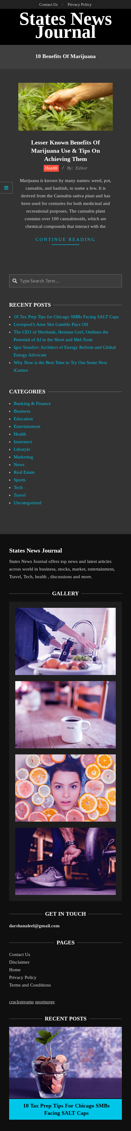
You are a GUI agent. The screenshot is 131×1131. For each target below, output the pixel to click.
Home (15, 969)
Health (51, 168)
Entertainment (27, 426)
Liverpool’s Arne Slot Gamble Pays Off (51, 324)
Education (23, 418)
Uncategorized (27, 502)
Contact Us (19, 954)
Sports (20, 479)
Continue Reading (66, 239)
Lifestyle (22, 449)
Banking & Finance (32, 403)
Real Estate (24, 472)
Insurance (23, 441)
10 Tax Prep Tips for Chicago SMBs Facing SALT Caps (66, 316)
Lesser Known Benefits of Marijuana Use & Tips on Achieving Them (65, 150)
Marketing (23, 456)
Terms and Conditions (30, 985)
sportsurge (45, 1001)
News (19, 464)
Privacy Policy (23, 977)
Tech (18, 487)
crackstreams (21, 1001)
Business (22, 411)
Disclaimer (19, 962)
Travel (20, 495)
